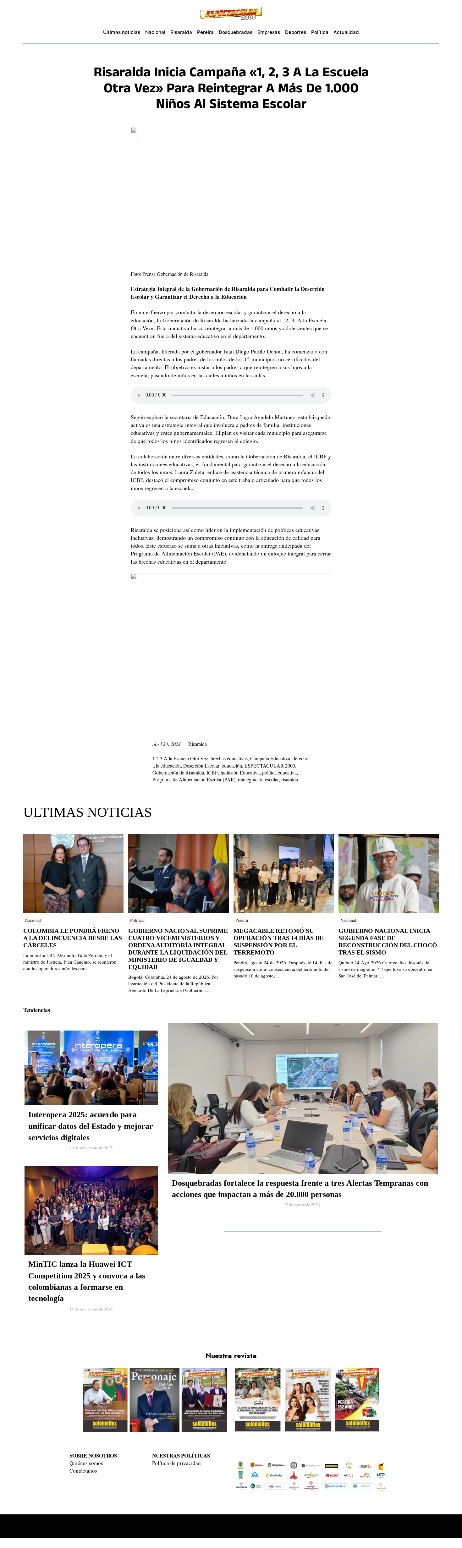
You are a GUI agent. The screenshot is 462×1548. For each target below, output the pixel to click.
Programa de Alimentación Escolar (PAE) (193, 779)
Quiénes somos (86, 1463)
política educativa (279, 772)
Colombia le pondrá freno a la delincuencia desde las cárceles (72, 938)
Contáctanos (83, 1470)
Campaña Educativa (270, 758)
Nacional (33, 920)
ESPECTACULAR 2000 (270, 765)
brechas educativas (229, 758)
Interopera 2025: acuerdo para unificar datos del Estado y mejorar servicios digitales (90, 1126)
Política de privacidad (176, 1463)
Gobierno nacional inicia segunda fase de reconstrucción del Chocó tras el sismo (387, 941)
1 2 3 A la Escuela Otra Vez (180, 758)
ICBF (212, 772)
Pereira (241, 920)
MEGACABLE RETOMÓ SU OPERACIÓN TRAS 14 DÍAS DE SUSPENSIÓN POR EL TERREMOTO (279, 941)
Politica (137, 920)
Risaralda (197, 744)
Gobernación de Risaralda (178, 772)
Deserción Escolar (201, 765)
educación (232, 765)
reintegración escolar (258, 779)
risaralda (289, 779)
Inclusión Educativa (240, 772)
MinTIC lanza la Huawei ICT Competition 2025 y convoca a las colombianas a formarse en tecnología (86, 1281)
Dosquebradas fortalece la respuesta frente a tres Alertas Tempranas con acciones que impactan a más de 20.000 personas (300, 1189)
